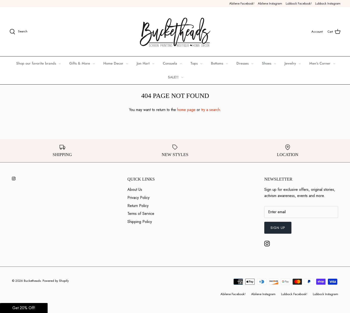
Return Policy (138, 205)
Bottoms (217, 63)
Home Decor (113, 63)
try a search (210, 109)
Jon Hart (143, 63)
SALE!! (173, 77)
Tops (194, 63)
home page (186, 109)
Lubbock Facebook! (299, 3)
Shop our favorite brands (36, 63)
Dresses (242, 63)
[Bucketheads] (175, 31)
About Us (134, 189)
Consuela (170, 63)
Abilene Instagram (270, 3)
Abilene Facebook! (241, 3)
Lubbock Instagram (327, 3)
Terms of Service (140, 213)
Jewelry (290, 63)
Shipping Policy (139, 221)
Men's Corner (319, 63)
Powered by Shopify (56, 280)
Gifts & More (79, 63)
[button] (24, 308)
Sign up (277, 227)
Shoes (266, 63)
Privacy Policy (138, 197)
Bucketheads (32, 280)
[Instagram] (13, 178)
